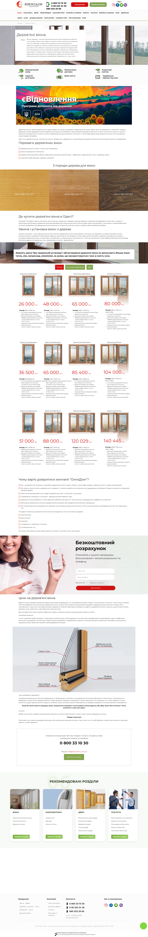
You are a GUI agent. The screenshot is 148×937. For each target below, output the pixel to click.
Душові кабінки (36, 18)
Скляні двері (83, 827)
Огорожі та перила (73, 13)
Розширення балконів (120, 824)
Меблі (19, 18)
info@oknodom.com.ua (77, 752)
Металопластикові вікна (22, 818)
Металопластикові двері (87, 818)
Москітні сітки (51, 824)
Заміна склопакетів (118, 821)
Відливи (49, 821)
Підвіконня (50, 818)
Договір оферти (54, 906)
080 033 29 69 (53, 9)
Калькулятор (79, 4)
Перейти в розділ (21, 837)
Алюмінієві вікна (19, 821)
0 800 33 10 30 (58, 3)
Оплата (51, 910)
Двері (36, 13)
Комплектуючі (58, 13)
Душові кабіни (25, 913)
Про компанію (75, 18)
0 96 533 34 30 (59, 6)
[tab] (59, 267)
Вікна (19, 13)
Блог (84, 18)
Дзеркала (23, 910)
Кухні (26, 18)
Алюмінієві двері (85, 821)
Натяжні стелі (61, 18)
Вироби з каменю (106, 13)
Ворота (86, 13)
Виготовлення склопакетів (121, 818)
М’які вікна (28, 13)
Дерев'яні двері (84, 824)
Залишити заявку (74, 757)
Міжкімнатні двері (85, 831)
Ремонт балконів (118, 827)
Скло (117, 13)
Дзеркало (125, 13)
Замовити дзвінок (98, 4)
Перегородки (45, 13)
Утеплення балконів (119, 831)
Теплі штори (49, 18)
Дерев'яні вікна (19, 824)
